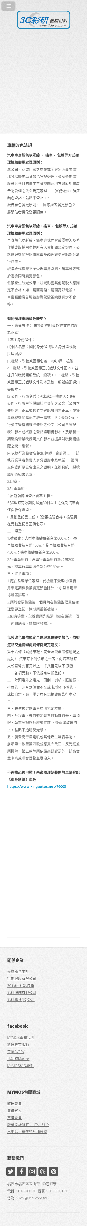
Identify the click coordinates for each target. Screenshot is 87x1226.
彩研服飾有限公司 (21, 992)
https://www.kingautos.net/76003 (36, 786)
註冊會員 (14, 1103)
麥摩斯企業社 (18, 971)
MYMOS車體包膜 (20, 1037)
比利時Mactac (18, 1058)
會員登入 (14, 1110)
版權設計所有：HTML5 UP (28, 1124)
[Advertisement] (43, 76)
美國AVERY (15, 1051)
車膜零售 (14, 1117)
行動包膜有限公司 (21, 978)
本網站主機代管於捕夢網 (27, 1131)
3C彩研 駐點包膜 (20, 985)
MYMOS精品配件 (20, 1065)
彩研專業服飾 (18, 1044)
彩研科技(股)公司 (21, 999)
